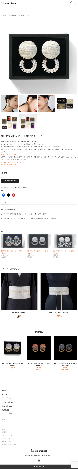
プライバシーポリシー (8, 435)
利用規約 (4, 432)
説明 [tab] (5, 203)
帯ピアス (7, 15)
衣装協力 (5, 410)
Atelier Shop (7, 414)
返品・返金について (7, 441)
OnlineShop (6, 398)
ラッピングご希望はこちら (9, 164)
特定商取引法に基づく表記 (9, 444)
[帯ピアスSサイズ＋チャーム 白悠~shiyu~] (64, 241)
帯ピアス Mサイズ (14, 187)
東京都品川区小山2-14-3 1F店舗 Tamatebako (38, 455)
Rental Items (7, 406)
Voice (3, 429)
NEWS (3, 420)
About (4, 394)
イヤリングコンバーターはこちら (11, 162)
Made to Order (8, 402)
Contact (4, 423)
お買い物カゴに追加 (10, 180)
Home (4, 390)
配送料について (6, 438)
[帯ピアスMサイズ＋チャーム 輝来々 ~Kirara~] (13, 241)
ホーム (2, 15)
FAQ (3, 426)
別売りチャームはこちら (8, 154)
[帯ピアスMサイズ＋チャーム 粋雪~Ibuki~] (39, 241)
